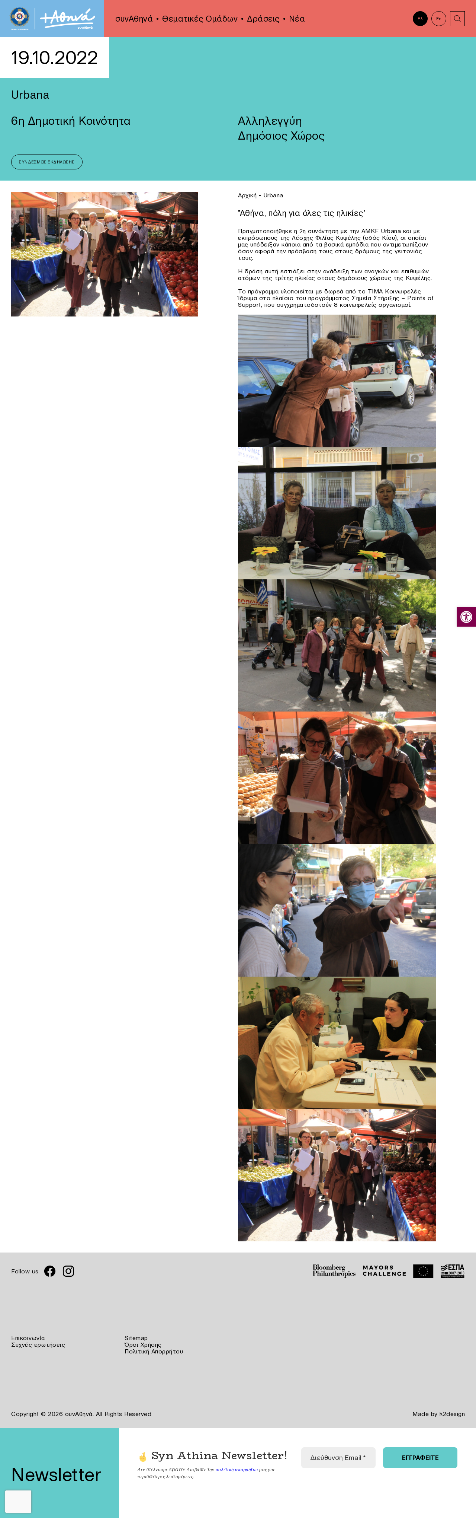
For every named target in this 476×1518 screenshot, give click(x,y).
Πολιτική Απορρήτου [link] (154, 1351)
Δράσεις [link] (263, 18)
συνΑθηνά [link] (134, 18)
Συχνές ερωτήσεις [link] (38, 1344)
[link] (466, 617)
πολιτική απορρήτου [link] (237, 1469)
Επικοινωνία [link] (28, 1338)
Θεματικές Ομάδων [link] (200, 18)
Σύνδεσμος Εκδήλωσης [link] (47, 162)
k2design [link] (452, 1413)
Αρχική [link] (247, 195)
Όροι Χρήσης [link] (143, 1344)
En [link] (439, 18)
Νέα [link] (297, 18)
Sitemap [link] (136, 1338)
